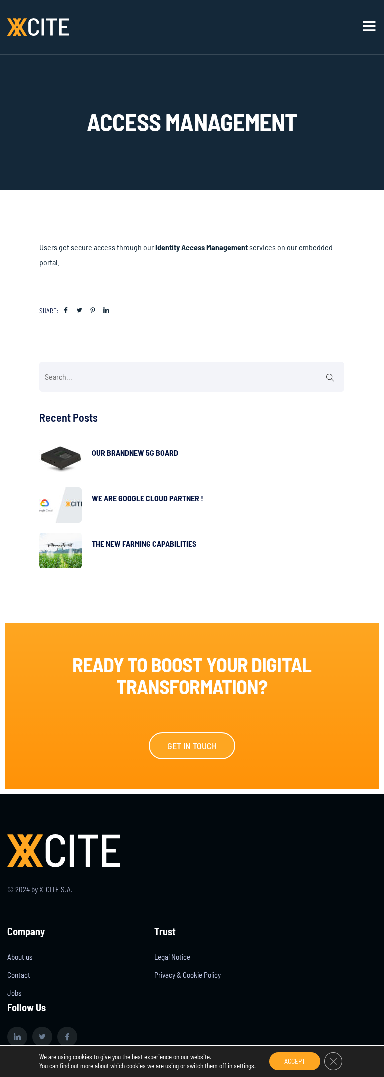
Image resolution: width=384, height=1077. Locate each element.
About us (20, 957)
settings (244, 1066)
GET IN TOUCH (192, 746)
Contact (19, 975)
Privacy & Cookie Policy (187, 975)
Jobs (15, 993)
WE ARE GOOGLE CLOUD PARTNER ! (148, 498)
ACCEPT (295, 1061)
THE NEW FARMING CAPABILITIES (144, 543)
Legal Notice (172, 957)
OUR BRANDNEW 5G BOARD (135, 453)
